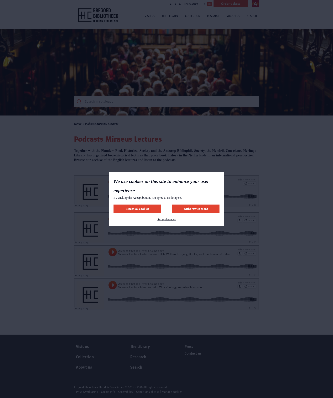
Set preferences (166, 219)
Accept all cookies (137, 208)
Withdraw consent (195, 208)
